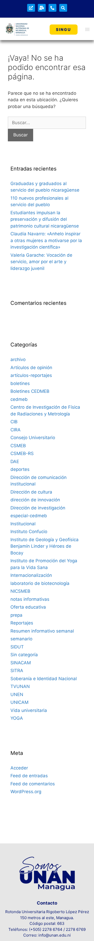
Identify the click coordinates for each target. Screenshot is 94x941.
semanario (21, 638)
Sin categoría (24, 654)
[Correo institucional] (42, 8)
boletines (20, 383)
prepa (16, 615)
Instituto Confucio (28, 531)
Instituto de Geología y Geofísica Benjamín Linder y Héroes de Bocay (44, 546)
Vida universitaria (28, 710)
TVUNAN (20, 686)
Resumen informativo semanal (42, 631)
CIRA (15, 429)
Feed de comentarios (32, 783)
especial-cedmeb (28, 515)
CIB (13, 421)
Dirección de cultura (31, 492)
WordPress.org (25, 791)
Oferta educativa (28, 607)
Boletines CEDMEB (29, 391)
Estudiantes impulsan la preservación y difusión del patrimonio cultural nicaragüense (44, 219)
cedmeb (19, 399)
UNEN (16, 694)
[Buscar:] (47, 122)
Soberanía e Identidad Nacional (43, 678)
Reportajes (21, 623)
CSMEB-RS (22, 453)
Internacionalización (31, 575)
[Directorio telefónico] (52, 8)
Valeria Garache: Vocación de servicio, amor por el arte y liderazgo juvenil (41, 261)
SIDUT (17, 646)
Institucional (23, 523)
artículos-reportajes (31, 375)
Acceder (19, 768)
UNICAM (19, 702)
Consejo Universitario (32, 437)
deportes (20, 469)
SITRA (16, 670)
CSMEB (18, 445)
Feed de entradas (29, 775)
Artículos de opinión (31, 367)
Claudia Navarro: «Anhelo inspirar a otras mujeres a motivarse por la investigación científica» (46, 240)
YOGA (16, 718)
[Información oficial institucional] (31, 8)
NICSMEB (20, 591)
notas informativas (29, 599)
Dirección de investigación (37, 507)
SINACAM (20, 662)
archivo (18, 359)
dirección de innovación (35, 499)
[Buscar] (63, 8)
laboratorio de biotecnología (39, 583)
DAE (14, 461)
